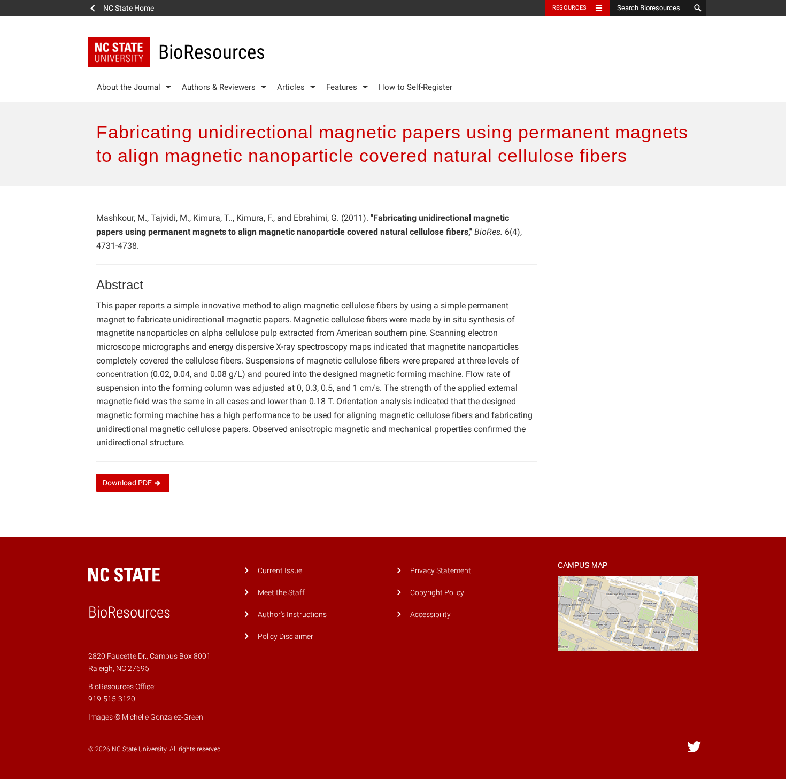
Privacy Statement (440, 570)
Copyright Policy (437, 592)
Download (127, 483)
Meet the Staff (281, 592)
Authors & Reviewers (219, 87)
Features (341, 87)
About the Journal (128, 87)
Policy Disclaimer (285, 636)
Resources (569, 7)
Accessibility (430, 614)
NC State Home (128, 8)
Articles (291, 87)
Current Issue (280, 570)
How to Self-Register (415, 87)
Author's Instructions (292, 614)
